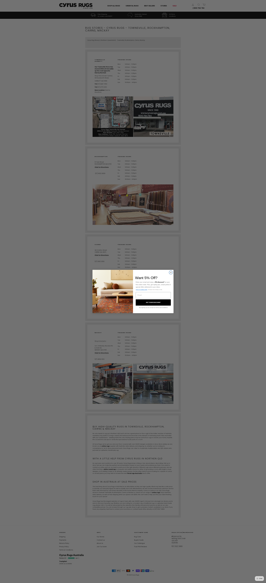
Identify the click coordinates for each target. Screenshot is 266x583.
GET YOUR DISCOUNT (153, 302)
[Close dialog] (171, 272)
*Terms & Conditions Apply (141, 289)
